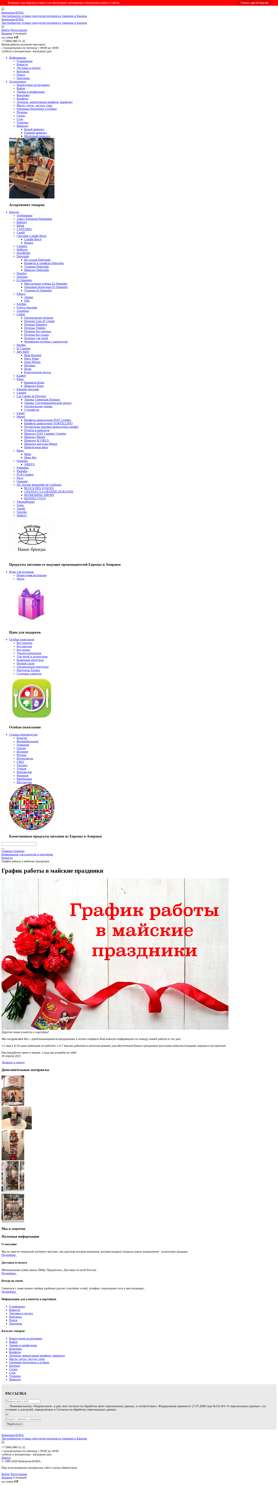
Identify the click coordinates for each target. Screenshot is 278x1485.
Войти (6, 30)
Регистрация (19, 30)
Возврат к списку (13, 1062)
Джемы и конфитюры (23, 1345)
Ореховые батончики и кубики (29, 1362)
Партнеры (15, 1323)
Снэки (13, 1369)
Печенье (14, 1365)
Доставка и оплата (21, 1313)
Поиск (13, 1320)
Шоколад (15, 1379)
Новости (14, 1310)
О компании (17, 1306)
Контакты (15, 1316)
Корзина (7, 33)
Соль (12, 1372)
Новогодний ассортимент (25, 1338)
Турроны (15, 1376)
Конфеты (15, 1352)
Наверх (6, 1457)
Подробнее (9, 1255)
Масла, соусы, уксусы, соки (27, 1359)
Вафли (13, 1342)
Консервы (15, 1348)
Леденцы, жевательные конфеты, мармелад (37, 1355)
